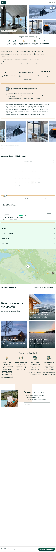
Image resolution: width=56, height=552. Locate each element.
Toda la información (32, 148)
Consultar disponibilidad (46, 549)
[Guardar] (54, 8)
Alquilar (47, 2)
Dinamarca (9, 366)
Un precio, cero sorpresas (17, 217)
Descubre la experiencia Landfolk (10, 219)
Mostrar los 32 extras (28, 79)
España (10, 371)
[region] (28, 266)
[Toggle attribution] (54, 282)
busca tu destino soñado (13, 311)
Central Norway (31, 36)
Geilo (36, 36)
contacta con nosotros (7, 377)
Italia (4, 367)
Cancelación (5, 238)
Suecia (9, 369)
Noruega (5, 369)
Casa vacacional (21, 36)
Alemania (4, 371)
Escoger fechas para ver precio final (8, 549)
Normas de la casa (7, 233)
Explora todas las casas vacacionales (43, 287)
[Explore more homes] (2, 8)
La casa (3, 228)
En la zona (4, 243)
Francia (8, 367)
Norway (26, 36)
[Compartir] (51, 8)
